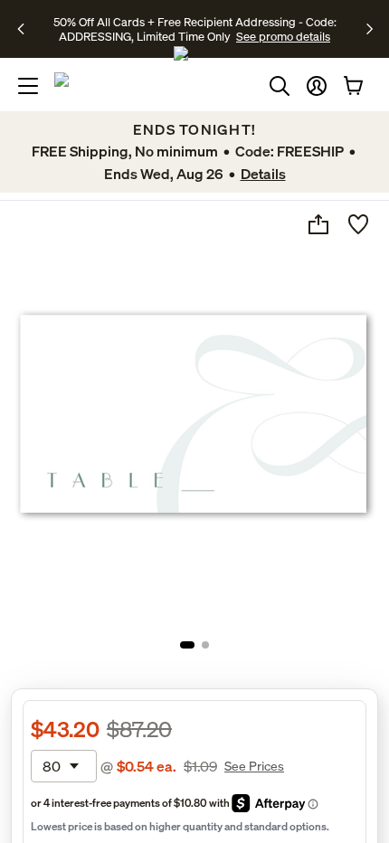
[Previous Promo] (26, 29)
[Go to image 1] (187, 645)
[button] (317, 86)
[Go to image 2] (205, 645)
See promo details (283, 36)
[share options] (318, 224)
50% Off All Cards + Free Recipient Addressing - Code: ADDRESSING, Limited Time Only (195, 29)
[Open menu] (28, 86)
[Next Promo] (369, 29)
